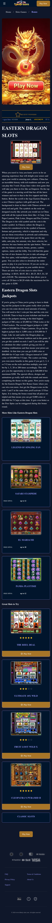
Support (7, 885)
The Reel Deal (26, 644)
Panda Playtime (26, 586)
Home (8, 11)
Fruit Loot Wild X (26, 746)
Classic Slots (26, 816)
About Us (30, 879)
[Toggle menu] (4, 3)
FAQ (6, 874)
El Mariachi (26, 539)
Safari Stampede (26, 493)
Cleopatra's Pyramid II (26, 797)
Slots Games (21, 11)
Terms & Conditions (34, 874)
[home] (22, 5)
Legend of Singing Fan (25, 447)
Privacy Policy (10, 879)
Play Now (43, 3)
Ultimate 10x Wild (26, 695)
